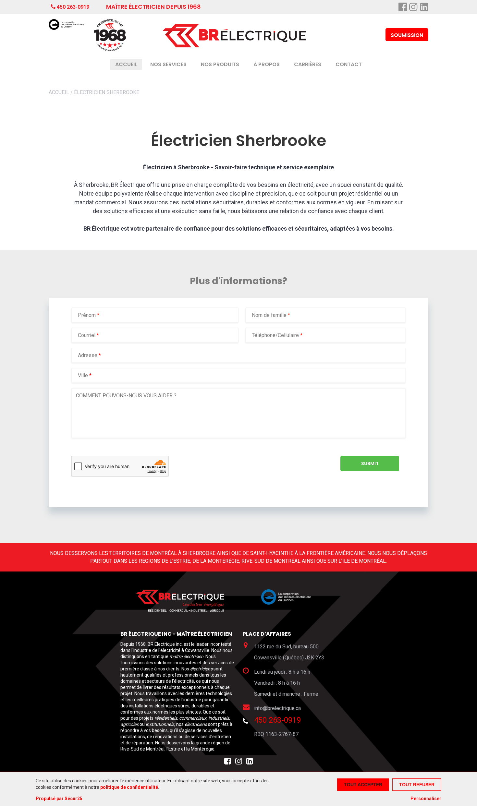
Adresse (87, 355)
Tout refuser (416, 784)
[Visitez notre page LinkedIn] (250, 762)
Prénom (87, 315)
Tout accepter (363, 784)
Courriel (87, 335)
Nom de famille (270, 315)
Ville (83, 375)
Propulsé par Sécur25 (59, 798)
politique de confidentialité (129, 787)
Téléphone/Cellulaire (275, 335)
